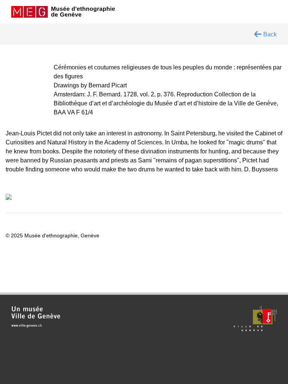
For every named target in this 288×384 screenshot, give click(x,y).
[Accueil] (63, 12)
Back (270, 34)
